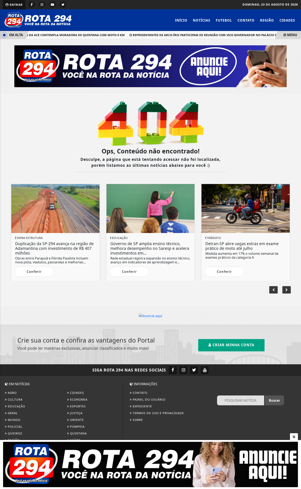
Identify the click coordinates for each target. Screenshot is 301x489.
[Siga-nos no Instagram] (183, 370)
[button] (286, 290)
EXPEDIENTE (142, 406)
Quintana (78, 433)
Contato (246, 20)
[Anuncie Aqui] (150, 66)
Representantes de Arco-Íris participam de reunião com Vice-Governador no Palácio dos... (202, 35)
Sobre (137, 420)
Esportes (77, 406)
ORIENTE (76, 420)
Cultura (15, 399)
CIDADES (287, 20)
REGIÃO (267, 20)
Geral (12, 413)
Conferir (34, 271)
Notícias (201, 20)
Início (181, 20)
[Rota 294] (38, 19)
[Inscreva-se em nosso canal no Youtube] (205, 370)
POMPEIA (77, 426)
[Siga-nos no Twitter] (194, 370)
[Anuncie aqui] (150, 315)
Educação (16, 406)
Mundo (13, 420)
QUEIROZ (14, 433)
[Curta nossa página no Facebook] (173, 370)
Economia (78, 399)
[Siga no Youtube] (52, 4)
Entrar (16, 5)
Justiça (76, 413)
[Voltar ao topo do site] (295, 293)
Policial (15, 426)
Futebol (224, 20)
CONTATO (139, 393)
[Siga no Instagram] (42, 4)
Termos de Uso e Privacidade (158, 413)
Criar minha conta (232, 344)
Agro (12, 393)
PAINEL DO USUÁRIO (148, 399)
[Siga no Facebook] (31, 4)
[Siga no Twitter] (63, 4)
